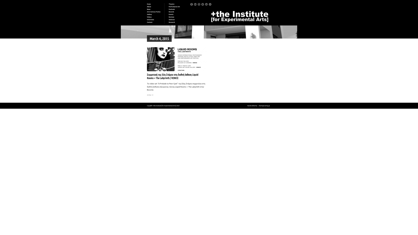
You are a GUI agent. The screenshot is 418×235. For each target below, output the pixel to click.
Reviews (171, 17)
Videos (149, 17)
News (148, 9)
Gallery (149, 14)
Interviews (150, 19)
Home (149, 4)
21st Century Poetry (153, 12)
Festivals (172, 9)
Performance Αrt (174, 6)
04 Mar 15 (150, 95)
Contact (149, 22)
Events (171, 14)
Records (171, 12)
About (149, 6)
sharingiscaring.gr (264, 105)
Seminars (172, 19)
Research (172, 22)
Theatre (171, 4)
